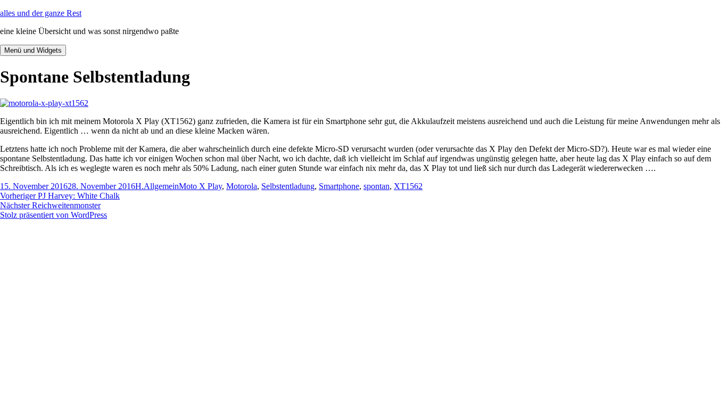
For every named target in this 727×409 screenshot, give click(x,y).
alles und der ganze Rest (40, 13)
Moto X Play (200, 186)
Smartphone (339, 186)
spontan (376, 186)
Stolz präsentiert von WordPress (53, 214)
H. (139, 186)
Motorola (241, 186)
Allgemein (161, 186)
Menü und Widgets (33, 50)
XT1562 (408, 186)
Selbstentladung (288, 186)
